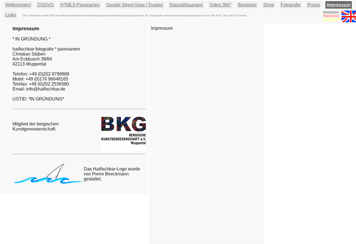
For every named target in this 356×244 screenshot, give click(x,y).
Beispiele (247, 4)
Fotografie (291, 4)
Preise (313, 4)
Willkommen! (18, 4)
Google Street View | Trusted (134, 4)
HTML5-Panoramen (80, 4)
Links (10, 14)
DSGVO (46, 4)
